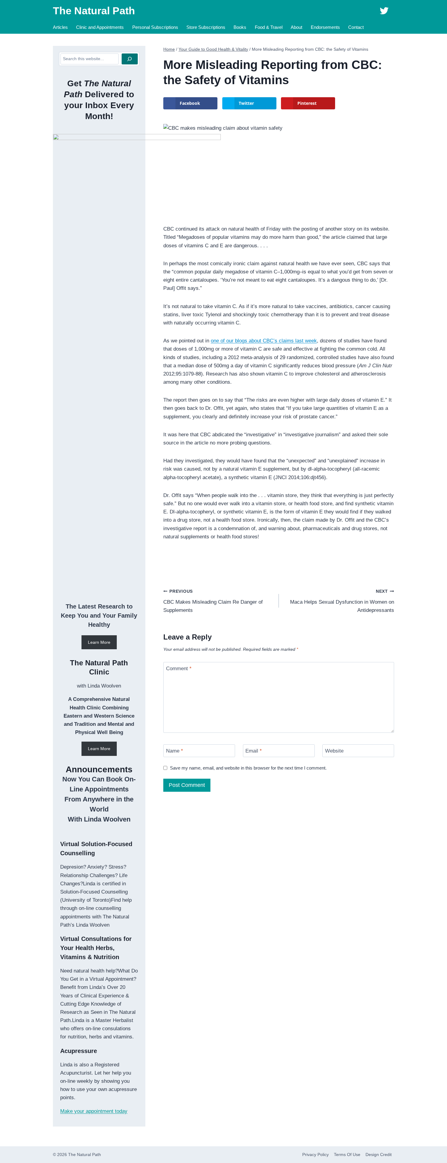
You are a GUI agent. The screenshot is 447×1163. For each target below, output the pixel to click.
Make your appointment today (93, 1111)
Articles (60, 27)
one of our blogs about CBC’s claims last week (264, 341)
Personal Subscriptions (155, 27)
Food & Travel (268, 27)
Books (240, 27)
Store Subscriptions (205, 27)
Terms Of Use (347, 1154)
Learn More (99, 642)
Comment (179, 668)
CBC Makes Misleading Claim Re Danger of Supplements (213, 601)
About (296, 27)
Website (334, 751)
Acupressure (78, 1051)
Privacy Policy (315, 1154)
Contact (356, 27)
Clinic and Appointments (100, 27)
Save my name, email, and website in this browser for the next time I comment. (248, 767)
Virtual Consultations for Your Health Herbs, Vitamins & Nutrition (96, 947)
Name (174, 751)
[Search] (130, 59)
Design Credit (379, 1154)
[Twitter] (384, 11)
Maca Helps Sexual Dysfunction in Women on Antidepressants (342, 601)
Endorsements (325, 27)
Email (253, 751)
